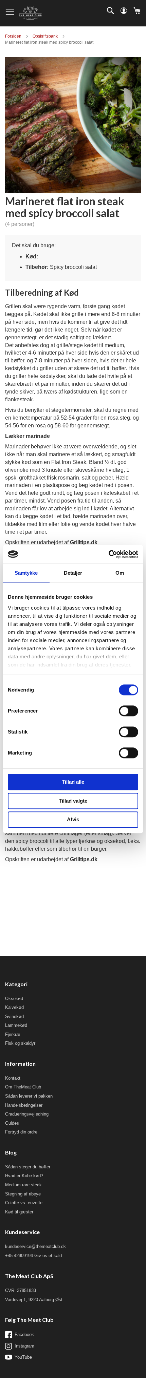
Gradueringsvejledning (27, 1114)
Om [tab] (119, 573)
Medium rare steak (23, 1184)
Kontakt (12, 1078)
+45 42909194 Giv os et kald (33, 1255)
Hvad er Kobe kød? (24, 1175)
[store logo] (30, 13)
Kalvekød (14, 1007)
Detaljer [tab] (73, 573)
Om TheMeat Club (23, 1086)
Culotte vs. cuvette (23, 1202)
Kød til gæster (19, 1211)
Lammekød (16, 1025)
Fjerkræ (12, 1034)
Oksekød (14, 998)
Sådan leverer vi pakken (29, 1096)
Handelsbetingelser (23, 1105)
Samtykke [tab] (26, 573)
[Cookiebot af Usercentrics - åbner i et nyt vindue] (108, 554)
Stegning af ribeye (23, 1193)
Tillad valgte (73, 801)
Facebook (24, 1334)
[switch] (128, 711)
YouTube (23, 1357)
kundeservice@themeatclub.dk (35, 1246)
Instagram (24, 1346)
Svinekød (14, 1016)
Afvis (73, 819)
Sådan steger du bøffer (27, 1166)
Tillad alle (73, 782)
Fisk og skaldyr (20, 1043)
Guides (12, 1123)
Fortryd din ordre (21, 1132)
